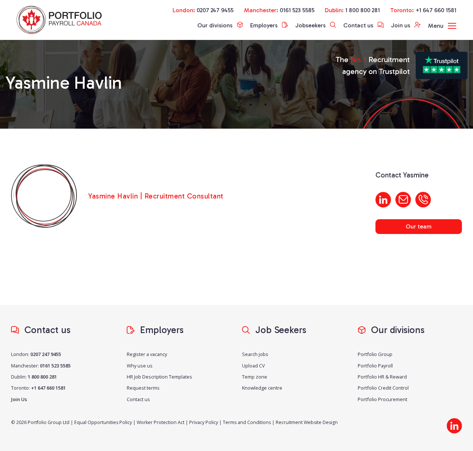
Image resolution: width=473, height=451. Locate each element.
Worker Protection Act (160, 422)
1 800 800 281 (362, 10)
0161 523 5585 (297, 10)
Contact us (359, 25)
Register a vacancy (147, 354)
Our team (419, 226)
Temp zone (254, 376)
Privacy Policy (203, 422)
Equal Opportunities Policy (103, 422)
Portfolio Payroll (375, 365)
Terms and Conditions (247, 422)
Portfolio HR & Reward (382, 376)
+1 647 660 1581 (435, 10)
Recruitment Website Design (307, 422)
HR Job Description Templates (159, 376)
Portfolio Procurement (382, 399)
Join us (401, 25)
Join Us (19, 399)
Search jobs (255, 354)
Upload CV (253, 365)
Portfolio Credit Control (383, 387)
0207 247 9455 (215, 10)
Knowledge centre (262, 387)
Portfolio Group (375, 354)
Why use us (140, 365)
